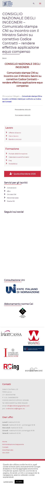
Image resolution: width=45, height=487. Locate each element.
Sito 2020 (5, 453)
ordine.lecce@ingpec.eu (15, 408)
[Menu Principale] (40, 3)
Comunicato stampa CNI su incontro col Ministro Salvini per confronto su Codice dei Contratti (22, 99)
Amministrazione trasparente (13, 444)
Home (4, 441)
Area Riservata (7, 450)
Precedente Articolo (23, 109)
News (4, 58)
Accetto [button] (19, 482)
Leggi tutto (8, 482)
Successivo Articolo (22, 115)
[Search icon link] (34, 3)
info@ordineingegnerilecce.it (18, 406)
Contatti (5, 447)
